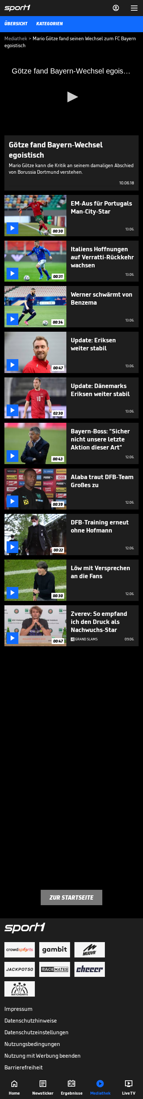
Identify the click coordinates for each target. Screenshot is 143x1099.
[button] (71, 97)
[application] (71, 97)
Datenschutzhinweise (30, 1020)
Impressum (18, 1008)
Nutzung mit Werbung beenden (42, 1055)
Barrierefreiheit (23, 1067)
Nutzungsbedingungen (32, 1043)
